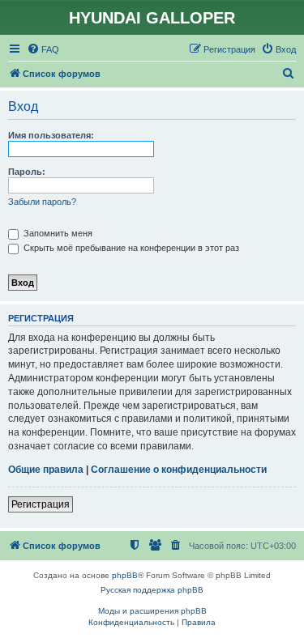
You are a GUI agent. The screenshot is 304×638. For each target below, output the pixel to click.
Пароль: (26, 172)
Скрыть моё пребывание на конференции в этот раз (130, 248)
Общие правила (45, 469)
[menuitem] (43, 49)
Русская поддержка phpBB (152, 589)
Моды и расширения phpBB (152, 610)
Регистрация (40, 504)
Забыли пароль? (42, 201)
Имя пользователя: (51, 135)
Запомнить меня (56, 233)
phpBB (125, 575)
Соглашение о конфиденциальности (179, 469)
